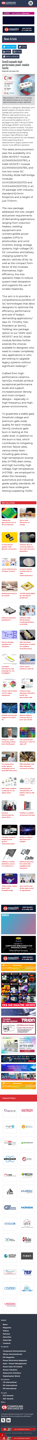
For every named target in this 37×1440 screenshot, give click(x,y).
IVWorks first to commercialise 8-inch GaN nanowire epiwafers (27, 548)
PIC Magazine (8, 1357)
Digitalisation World (11, 1376)
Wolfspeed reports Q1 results (9, 594)
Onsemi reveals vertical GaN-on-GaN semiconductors (26, 572)
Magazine (7, 1328)
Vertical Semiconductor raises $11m (8, 815)
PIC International (10, 1385)
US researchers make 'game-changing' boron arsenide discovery (9, 767)
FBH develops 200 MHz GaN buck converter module (27, 766)
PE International (9, 1388)
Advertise (7, 1337)
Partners (6, 1334)
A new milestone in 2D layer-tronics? (9, 570)
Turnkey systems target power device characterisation (8, 840)
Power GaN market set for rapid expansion (9, 693)
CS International (10, 1382)
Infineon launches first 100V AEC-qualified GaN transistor (27, 865)
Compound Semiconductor (14, 1351)
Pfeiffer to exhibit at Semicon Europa (27, 814)
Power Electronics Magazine (15, 1360)
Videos (6, 1331)
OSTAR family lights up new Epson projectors (27, 595)
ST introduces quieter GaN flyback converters (9, 547)
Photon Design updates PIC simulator (8, 644)
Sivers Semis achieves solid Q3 (27, 668)
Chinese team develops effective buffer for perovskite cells (27, 694)
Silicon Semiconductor (12, 1354)
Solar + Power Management (14, 1364)
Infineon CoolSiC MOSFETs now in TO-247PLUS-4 (8, 864)
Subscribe (7, 1340)
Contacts (6, 1343)
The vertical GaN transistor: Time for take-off (27, 742)
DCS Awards (8, 1396)
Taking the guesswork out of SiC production (9, 522)
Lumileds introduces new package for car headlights (8, 670)
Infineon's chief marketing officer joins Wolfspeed (9, 742)
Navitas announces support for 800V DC (9, 717)
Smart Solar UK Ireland (12, 1367)
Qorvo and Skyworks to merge (25, 522)
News (5, 1324)
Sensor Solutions (10, 1370)
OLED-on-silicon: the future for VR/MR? (26, 839)
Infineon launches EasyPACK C (9, 619)
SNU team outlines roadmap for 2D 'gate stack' (9, 791)
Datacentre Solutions (12, 1373)
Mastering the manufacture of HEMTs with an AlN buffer (27, 792)
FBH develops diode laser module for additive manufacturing (27, 645)
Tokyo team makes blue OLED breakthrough (9, 888)
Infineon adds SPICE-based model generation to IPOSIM (27, 621)
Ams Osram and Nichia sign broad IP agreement (27, 888)
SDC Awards (8, 1399)
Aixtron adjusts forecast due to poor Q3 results (26, 717)
